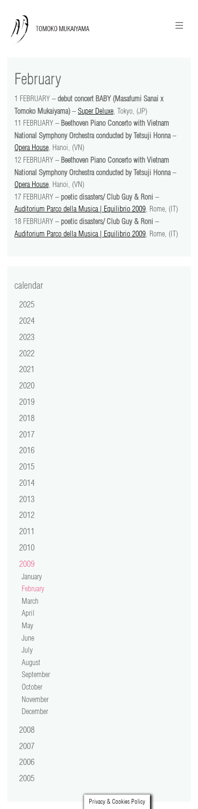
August (31, 662)
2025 (27, 304)
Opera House (31, 147)
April (28, 613)
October (32, 687)
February (33, 588)
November (35, 699)
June (28, 638)
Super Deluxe (95, 111)
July (27, 650)
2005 (27, 778)
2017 (27, 434)
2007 (27, 745)
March (30, 601)
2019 (27, 401)
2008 (27, 729)
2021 (27, 368)
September (36, 674)
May (27, 625)
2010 (27, 547)
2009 (27, 563)
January (32, 576)
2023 (27, 336)
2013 (27, 498)
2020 (27, 385)
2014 (27, 482)
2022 (27, 353)
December (35, 711)
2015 (27, 466)
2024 (27, 320)
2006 (27, 761)
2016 (27, 450)
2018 (27, 417)
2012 (27, 514)
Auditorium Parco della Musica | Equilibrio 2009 (80, 208)
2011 (27, 531)
